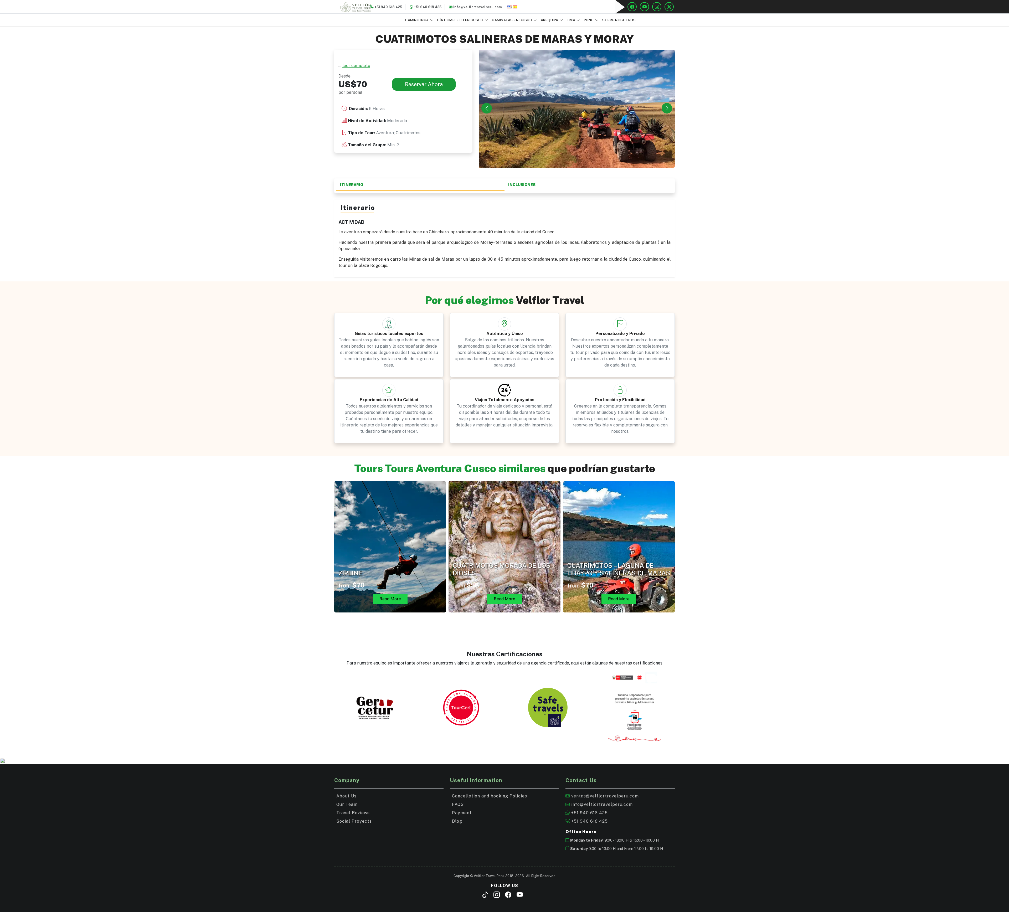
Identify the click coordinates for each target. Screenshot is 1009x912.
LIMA (571, 20)
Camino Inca (417, 20)
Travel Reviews (353, 812)
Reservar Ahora (424, 84)
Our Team (347, 804)
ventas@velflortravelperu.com (604, 796)
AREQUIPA (549, 20)
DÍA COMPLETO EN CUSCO (460, 20)
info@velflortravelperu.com (601, 804)
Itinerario (351, 185)
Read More (390, 598)
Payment (462, 812)
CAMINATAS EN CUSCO (512, 20)
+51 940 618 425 (589, 812)
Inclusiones (522, 185)
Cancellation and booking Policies (489, 796)
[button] (667, 108)
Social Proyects (354, 821)
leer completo (356, 65)
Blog (457, 821)
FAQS (458, 804)
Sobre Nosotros (619, 20)
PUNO (589, 20)
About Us (346, 796)
